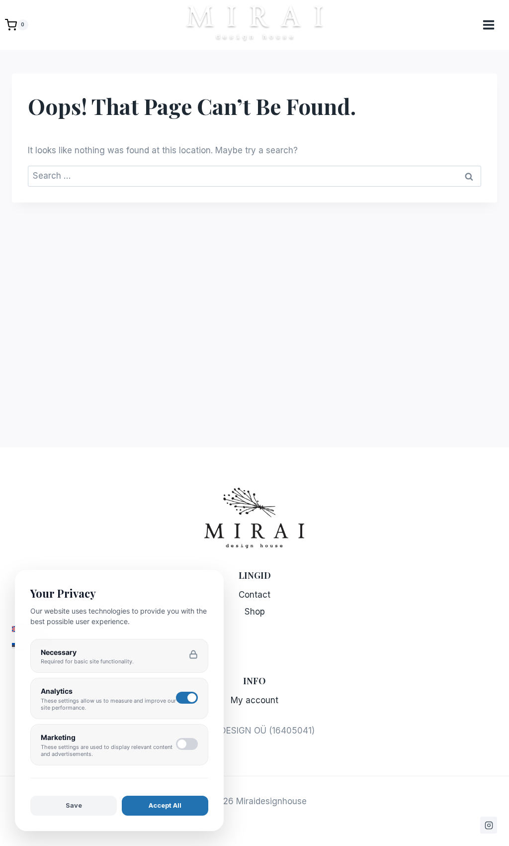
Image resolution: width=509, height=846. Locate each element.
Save (74, 805)
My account (254, 700)
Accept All (165, 805)
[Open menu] (493, 24)
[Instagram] (488, 825)
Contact (254, 595)
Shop (255, 612)
